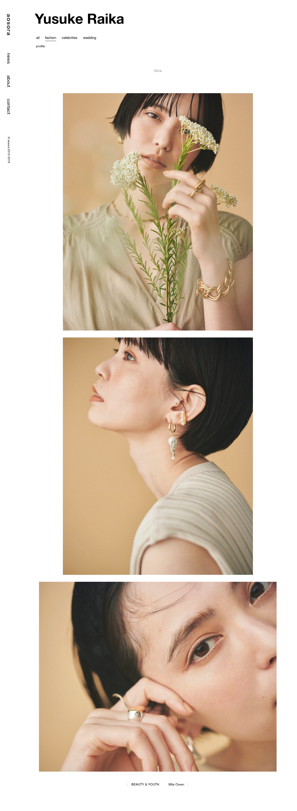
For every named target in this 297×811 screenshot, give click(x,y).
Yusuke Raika (79, 18)
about (9, 81)
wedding (89, 37)
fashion (50, 37)
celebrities (69, 37)
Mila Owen (176, 784)
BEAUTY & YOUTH (145, 784)
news (9, 58)
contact (9, 106)
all (37, 37)
